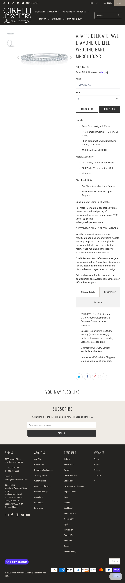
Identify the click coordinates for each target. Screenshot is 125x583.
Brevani (67, 470)
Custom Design (41, 492)
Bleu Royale (69, 464)
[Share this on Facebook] (87, 376)
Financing (38, 508)
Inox (66, 497)
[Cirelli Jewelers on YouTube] (22, 3)
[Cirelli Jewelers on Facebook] (8, 3)
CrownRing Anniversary (74, 486)
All (95, 481)
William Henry (70, 551)
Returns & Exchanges (43, 470)
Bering (96, 459)
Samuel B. (68, 535)
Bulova (97, 464)
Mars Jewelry (70, 513)
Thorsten (68, 540)
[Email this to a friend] (103, 376)
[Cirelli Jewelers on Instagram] (13, 3)
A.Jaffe (67, 459)
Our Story (38, 459)
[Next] (70, 57)
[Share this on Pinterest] (95, 376)
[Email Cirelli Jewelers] (3, 3)
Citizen (97, 470)
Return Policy (110, 292)
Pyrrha (67, 524)
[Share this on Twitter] (79, 376)
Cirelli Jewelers (70, 475)
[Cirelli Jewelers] (17, 15)
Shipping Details (88, 292)
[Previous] (18, 57)
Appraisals (38, 497)
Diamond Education (42, 486)
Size (78, 92)
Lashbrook (68, 508)
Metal (78, 79)
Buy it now (109, 109)
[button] (48, 11)
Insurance (38, 503)
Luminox (97, 475)
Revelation (68, 530)
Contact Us (39, 464)
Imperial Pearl (70, 492)
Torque (67, 546)
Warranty (98, 302)
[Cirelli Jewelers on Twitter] (18, 3)
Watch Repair (40, 481)
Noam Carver (69, 519)
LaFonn (67, 503)
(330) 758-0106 (32, 3)
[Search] (118, 15)
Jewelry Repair (40, 475)
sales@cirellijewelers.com (16, 479)
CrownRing (68, 481)
